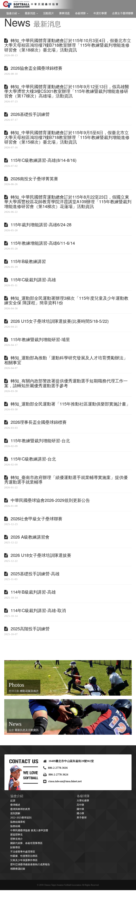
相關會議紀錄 (17, 868)
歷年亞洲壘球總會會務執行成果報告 (30, 864)
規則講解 (15, 813)
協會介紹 (12, 13)
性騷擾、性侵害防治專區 (24, 856)
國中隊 (80, 809)
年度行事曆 (100, 13)
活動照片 (48, 13)
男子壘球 (82, 817)
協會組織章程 (17, 822)
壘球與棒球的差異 (20, 809)
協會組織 (15, 826)
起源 (12, 800)
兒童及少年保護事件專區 (24, 860)
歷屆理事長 (16, 834)
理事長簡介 (16, 839)
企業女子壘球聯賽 (122, 13)
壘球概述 (15, 805)
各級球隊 (80, 13)
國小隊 (80, 813)
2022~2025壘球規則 (21, 817)
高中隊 (80, 805)
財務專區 (15, 847)
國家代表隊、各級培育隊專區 (26, 843)
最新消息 (30, 13)
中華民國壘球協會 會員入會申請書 (29, 830)
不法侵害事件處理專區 (22, 851)
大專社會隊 (83, 800)
